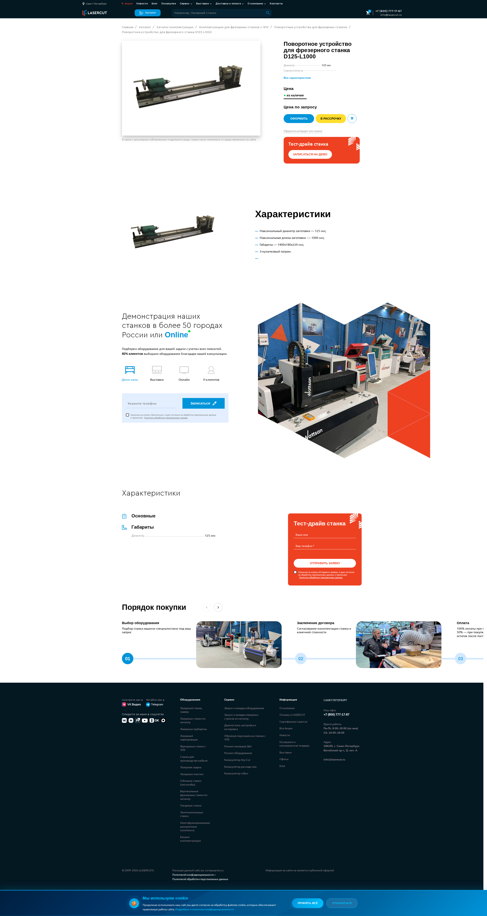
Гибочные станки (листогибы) (190, 782)
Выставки (285, 752)
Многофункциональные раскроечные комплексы (195, 826)
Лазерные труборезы (193, 729)
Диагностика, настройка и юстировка (240, 727)
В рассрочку (331, 118)
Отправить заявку (325, 563)
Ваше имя (302, 534)
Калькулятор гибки (236, 773)
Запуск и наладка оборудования (244, 708)
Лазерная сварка (190, 767)
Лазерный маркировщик (189, 737)
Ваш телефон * (305, 545)
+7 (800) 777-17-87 (388, 11)
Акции (127, 3)
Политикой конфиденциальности (193, 874)
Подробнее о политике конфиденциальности (204, 909)
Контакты (276, 3)
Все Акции (285, 728)
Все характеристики (297, 77)
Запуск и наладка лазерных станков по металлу (241, 716)
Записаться (200, 403)
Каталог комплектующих (190, 838)
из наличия (295, 95)
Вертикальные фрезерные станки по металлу (193, 794)
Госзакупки (168, 3)
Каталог (150, 12)
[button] (218, 607)
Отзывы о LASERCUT (292, 714)
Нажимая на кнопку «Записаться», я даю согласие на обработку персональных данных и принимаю (173, 416)
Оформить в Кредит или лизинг (303, 131)
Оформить (299, 118)
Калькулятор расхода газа (240, 766)
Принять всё (308, 903)
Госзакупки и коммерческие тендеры (294, 743)
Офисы (284, 759)
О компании (286, 708)
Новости (142, 3)
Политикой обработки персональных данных (200, 879)
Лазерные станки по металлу (192, 720)
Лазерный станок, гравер (191, 709)
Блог (155, 3)
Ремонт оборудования (238, 753)
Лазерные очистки (191, 774)
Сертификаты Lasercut (293, 721)
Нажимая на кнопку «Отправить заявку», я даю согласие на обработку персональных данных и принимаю (326, 575)
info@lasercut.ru (391, 15)
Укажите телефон (142, 403)
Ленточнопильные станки (191, 814)
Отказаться (342, 903)
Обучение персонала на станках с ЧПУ (245, 737)
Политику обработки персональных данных (166, 417)
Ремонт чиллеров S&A (237, 746)
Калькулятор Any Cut (237, 759)
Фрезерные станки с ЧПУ (193, 748)
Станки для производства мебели (194, 758)
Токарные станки (190, 805)
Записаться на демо (310, 154)
